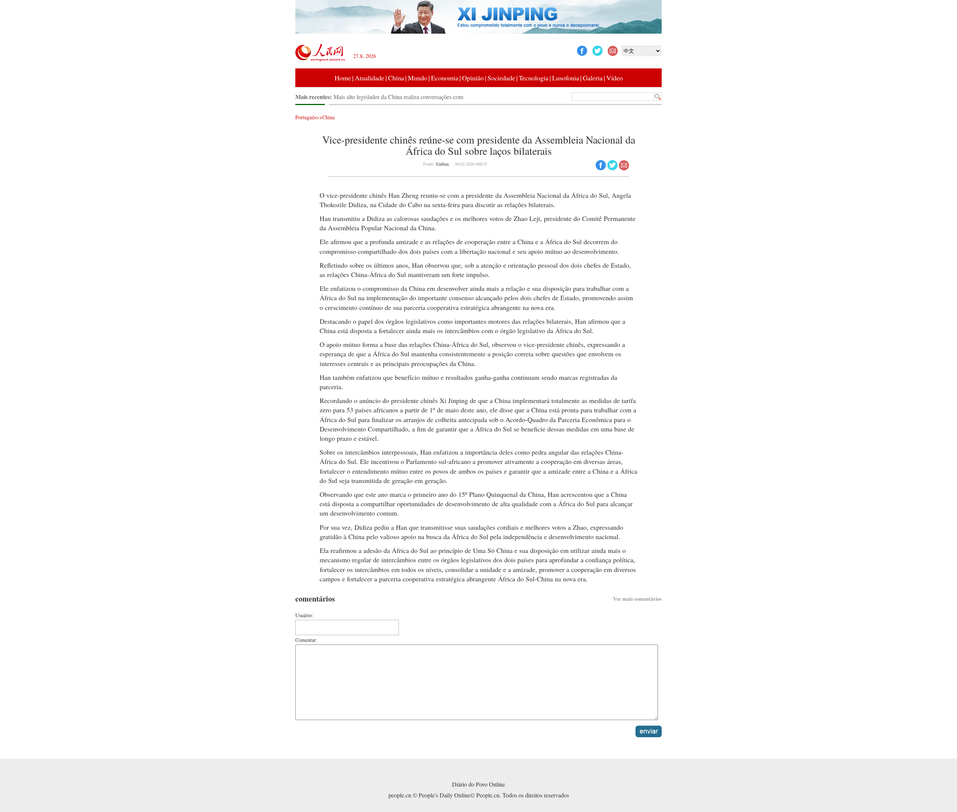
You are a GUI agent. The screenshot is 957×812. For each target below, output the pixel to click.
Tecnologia (533, 77)
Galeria (593, 77)
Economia (444, 77)
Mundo (417, 77)
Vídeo (614, 77)
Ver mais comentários (637, 599)
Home (343, 77)
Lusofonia (565, 77)
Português (305, 117)
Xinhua (442, 164)
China (396, 77)
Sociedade (501, 77)
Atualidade (369, 77)
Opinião (473, 77)
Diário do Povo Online (478, 784)
